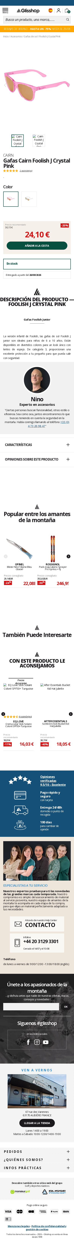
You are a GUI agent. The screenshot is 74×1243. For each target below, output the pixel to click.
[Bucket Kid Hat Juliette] (55, 697)
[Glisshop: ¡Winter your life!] (28, 11)
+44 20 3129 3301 (40, 941)
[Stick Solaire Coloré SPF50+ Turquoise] (18, 697)
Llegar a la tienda (37, 1123)
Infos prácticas (23, 1168)
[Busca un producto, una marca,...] (67, 19)
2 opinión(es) (26, 170)
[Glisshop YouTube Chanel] (45, 1042)
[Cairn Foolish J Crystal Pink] (37, 85)
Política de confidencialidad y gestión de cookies (46, 1227)
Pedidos (13, 1151)
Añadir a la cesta (37, 245)
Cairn (8, 155)
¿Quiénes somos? (23, 1160)
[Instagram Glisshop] (37, 1042)
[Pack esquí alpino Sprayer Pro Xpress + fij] (52, 549)
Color (8, 187)
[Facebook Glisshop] (28, 1042)
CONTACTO (40, 925)
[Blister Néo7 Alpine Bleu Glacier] (19, 549)
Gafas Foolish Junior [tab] (37, 319)
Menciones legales (19, 1226)
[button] (37, 445)
